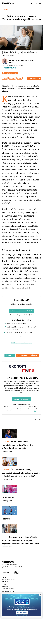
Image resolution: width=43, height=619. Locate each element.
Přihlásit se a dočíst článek (21, 343)
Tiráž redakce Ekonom (8, 579)
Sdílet (10, 355)
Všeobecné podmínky (8, 588)
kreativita (12, 78)
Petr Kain (13, 60)
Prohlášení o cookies (8, 591)
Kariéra (4, 584)
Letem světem (8, 497)
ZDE (35, 411)
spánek (4, 78)
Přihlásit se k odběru (21, 399)
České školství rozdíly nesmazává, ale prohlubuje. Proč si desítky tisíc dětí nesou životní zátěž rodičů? (21, 473)
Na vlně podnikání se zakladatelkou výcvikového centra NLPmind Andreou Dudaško (17, 445)
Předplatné (5, 581)
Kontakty (4, 577)
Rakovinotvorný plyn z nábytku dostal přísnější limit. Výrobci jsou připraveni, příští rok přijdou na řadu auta (20, 540)
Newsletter (5, 586)
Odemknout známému (28, 355)
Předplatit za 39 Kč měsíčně (21, 311)
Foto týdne (7, 519)
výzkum (19, 78)
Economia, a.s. (20, 565)
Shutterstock (10, 56)
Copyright (5, 565)
